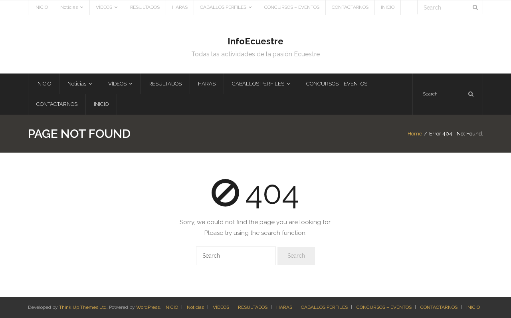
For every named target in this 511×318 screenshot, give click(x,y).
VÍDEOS (104, 7)
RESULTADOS (145, 7)
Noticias (69, 7)
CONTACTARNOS (350, 7)
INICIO (41, 7)
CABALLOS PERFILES (223, 7)
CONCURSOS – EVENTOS (291, 7)
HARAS (180, 7)
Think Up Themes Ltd (83, 307)
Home (415, 134)
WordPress (148, 307)
